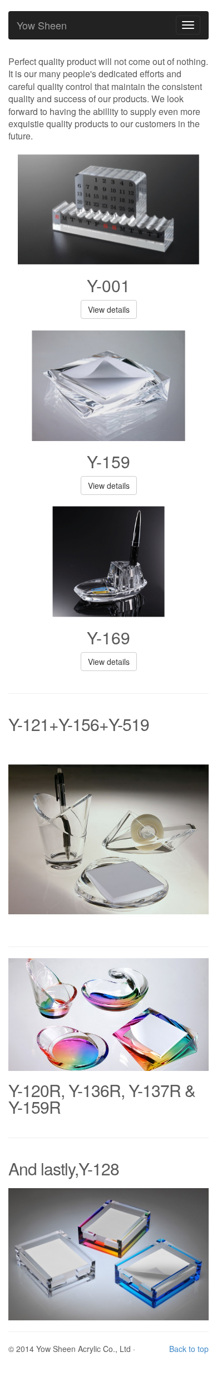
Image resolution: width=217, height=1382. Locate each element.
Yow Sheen (42, 25)
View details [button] (109, 309)
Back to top (189, 1348)
